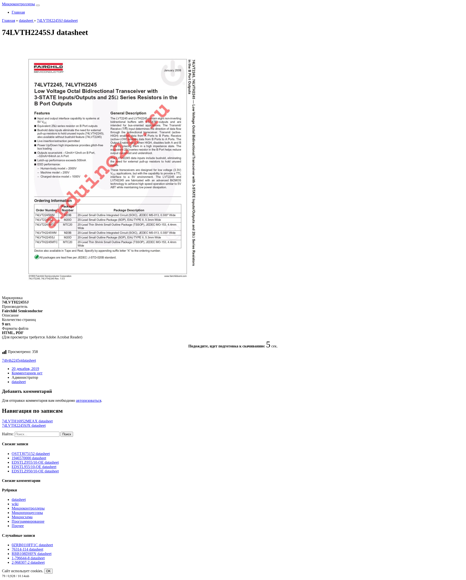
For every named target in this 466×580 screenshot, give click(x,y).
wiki (15, 504)
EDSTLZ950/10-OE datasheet (35, 471)
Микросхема (22, 517)
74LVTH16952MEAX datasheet (27, 421)
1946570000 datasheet (29, 458)
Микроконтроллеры (18, 4)
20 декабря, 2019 (25, 369)
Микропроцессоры (27, 513)
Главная (18, 12)
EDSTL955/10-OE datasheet (34, 467)
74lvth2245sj (12, 360)
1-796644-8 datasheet (28, 558)
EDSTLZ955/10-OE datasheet (35, 462)
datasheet (29, 360)
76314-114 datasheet (27, 549)
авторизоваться (88, 400)
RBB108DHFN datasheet (31, 554)
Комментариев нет (27, 373)
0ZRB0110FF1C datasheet (32, 545)
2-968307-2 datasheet (28, 562)
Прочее (18, 526)
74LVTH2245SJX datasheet (24, 425)
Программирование (28, 521)
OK (48, 571)
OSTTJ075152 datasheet (31, 454)
